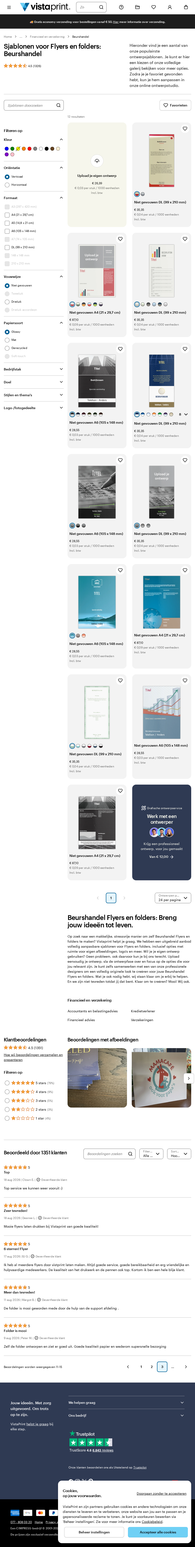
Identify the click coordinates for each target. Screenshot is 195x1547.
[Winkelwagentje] (186, 7)
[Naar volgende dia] (189, 1078)
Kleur (8, 139)
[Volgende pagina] (124, 898)
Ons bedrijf (77, 1415)
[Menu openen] (9, 7)
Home (8, 36)
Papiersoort (13, 323)
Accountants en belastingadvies (93, 1011)
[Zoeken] (101, 7)
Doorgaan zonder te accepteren (161, 1493)
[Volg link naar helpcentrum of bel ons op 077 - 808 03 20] (121, 7)
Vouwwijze (12, 277)
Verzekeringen (142, 1020)
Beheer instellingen (94, 1532)
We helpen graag (81, 1402)
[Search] (130, 1154)
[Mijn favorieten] (153, 7)
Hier (116, 21)
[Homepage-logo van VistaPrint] (45, 7)
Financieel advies (81, 1020)
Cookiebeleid (152, 1522)
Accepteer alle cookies (158, 1532)
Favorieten (178, 105)
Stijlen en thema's (18, 395)
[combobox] (88, 7)
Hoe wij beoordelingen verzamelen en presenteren (33, 1057)
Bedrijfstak (12, 369)
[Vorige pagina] (98, 898)
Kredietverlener (143, 1011)
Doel (7, 382)
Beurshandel (80, 36)
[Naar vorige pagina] (128, 1367)
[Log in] (170, 7)
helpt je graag (37, 1424)
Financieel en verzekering (47, 36)
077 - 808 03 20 (21, 1522)
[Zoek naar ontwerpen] (58, 105)
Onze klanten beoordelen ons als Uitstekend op (107, 1467)
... (21, 36)
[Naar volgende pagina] (186, 1367)
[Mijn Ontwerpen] (137, 7)
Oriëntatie (12, 168)
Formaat (10, 198)
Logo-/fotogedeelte (19, 408)
